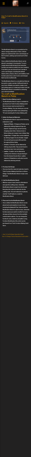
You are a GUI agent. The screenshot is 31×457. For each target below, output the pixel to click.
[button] (3, 3)
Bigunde (6, 23)
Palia (23, 23)
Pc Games (15, 23)
